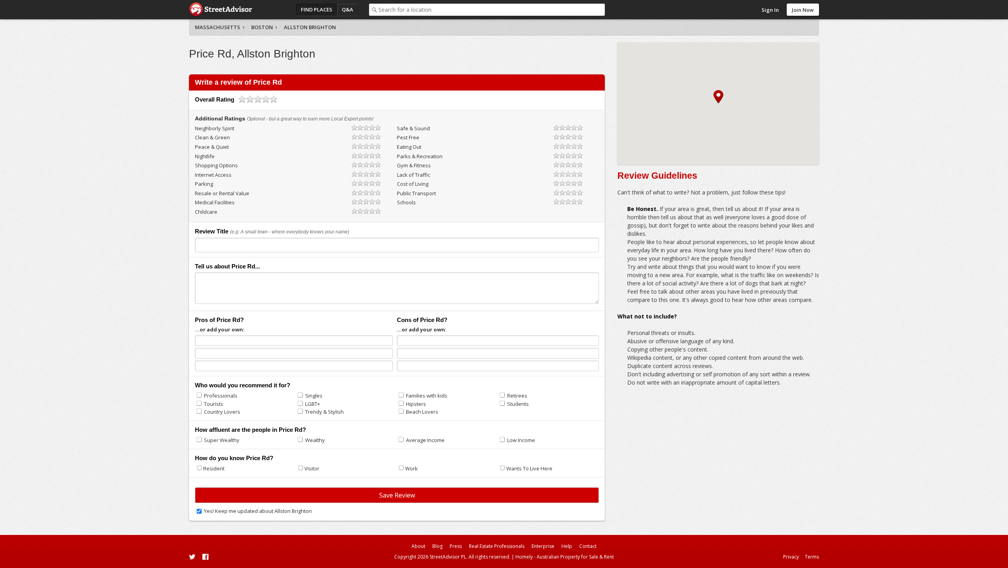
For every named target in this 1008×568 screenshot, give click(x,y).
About (418, 546)
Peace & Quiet (212, 146)
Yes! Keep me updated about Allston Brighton (258, 510)
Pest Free (408, 137)
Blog (437, 546)
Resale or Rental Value (222, 193)
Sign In (770, 9)
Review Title (211, 231)
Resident (213, 468)
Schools (406, 202)
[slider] (258, 99)
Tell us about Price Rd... (227, 266)
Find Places (316, 9)
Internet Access (213, 174)
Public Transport (416, 193)
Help (566, 546)
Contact (588, 546)
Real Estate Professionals (496, 546)
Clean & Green (212, 137)
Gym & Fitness (414, 165)
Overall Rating (214, 99)
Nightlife (205, 156)
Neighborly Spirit (214, 128)
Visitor (311, 468)
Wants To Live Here (529, 468)
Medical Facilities (215, 202)
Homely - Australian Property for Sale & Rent (564, 556)
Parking (204, 183)
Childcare (206, 211)
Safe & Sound (413, 128)
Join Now (803, 9)
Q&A (347, 9)
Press (456, 546)
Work (411, 468)
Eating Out (409, 146)
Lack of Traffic (413, 174)
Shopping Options (216, 165)
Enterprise (543, 546)
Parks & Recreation (420, 156)
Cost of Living (412, 183)
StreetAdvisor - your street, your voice (220, 9)
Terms (812, 556)
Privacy (791, 556)
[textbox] (491, 10)
